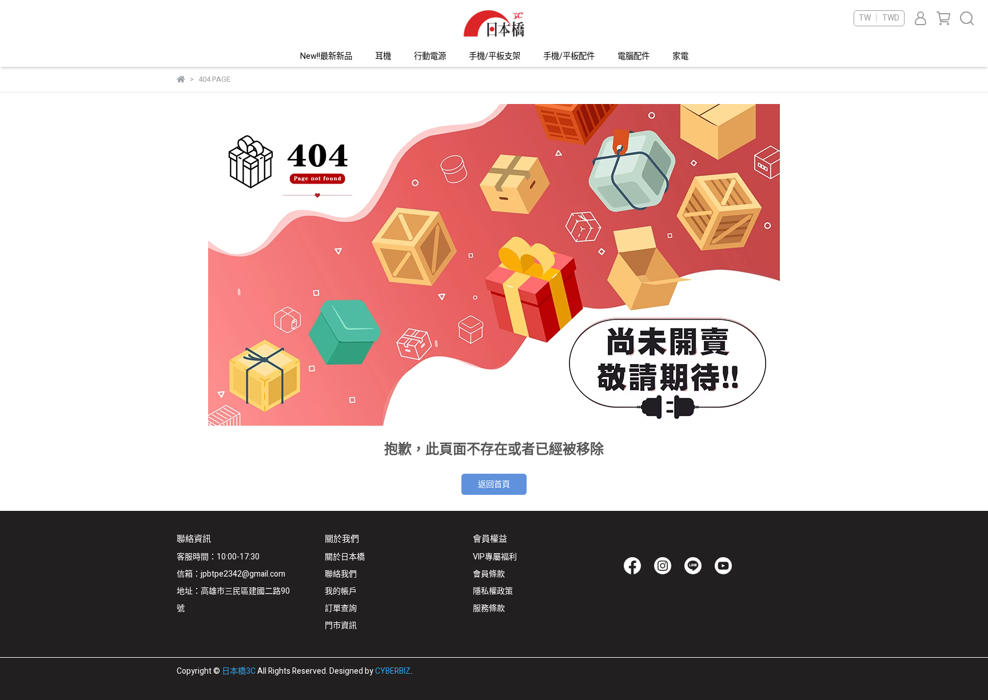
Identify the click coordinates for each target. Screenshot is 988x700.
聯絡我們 (341, 574)
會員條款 (489, 574)
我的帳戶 (341, 591)
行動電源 (430, 56)
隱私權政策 (493, 591)
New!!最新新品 (326, 56)
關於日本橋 (345, 557)
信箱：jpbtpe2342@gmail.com (231, 574)
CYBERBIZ (393, 671)
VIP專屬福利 (495, 557)
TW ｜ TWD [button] (879, 18)
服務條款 (489, 608)
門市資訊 (341, 625)
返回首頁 (494, 484)
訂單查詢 (341, 608)
